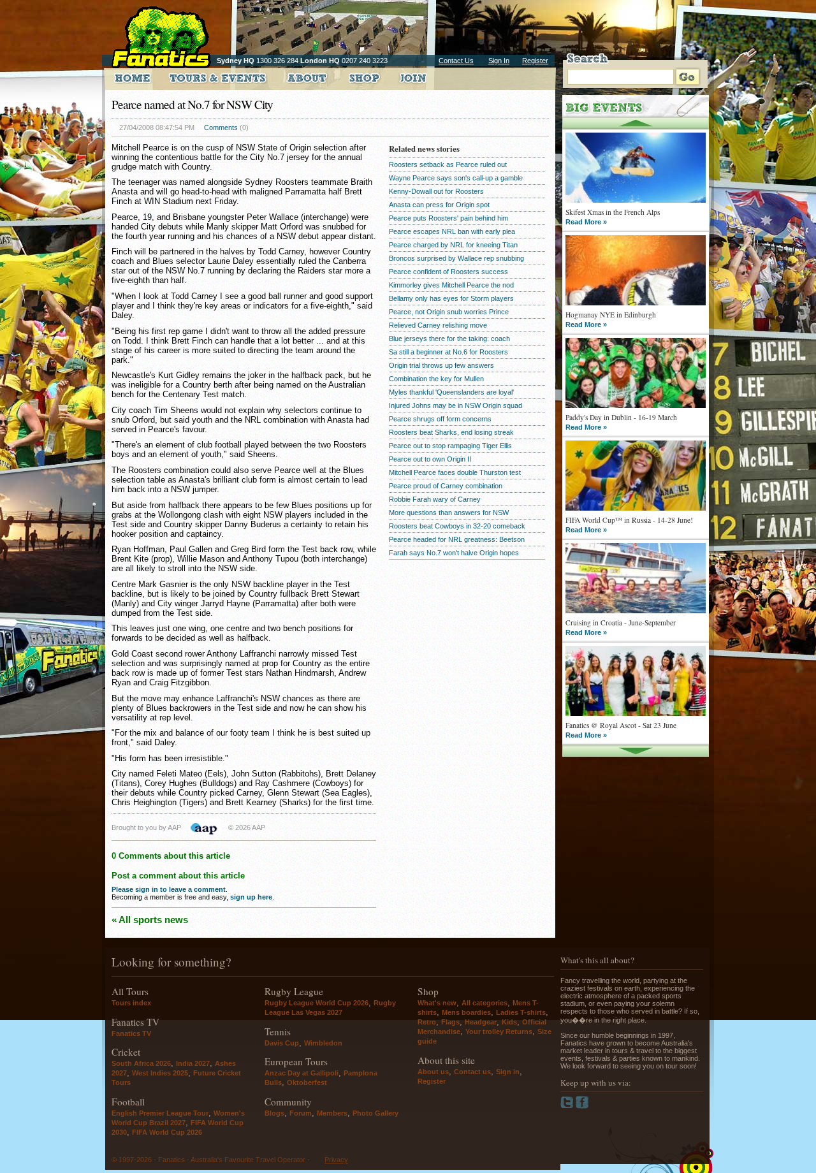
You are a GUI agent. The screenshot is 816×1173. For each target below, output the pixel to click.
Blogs (274, 1113)
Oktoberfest (307, 1082)
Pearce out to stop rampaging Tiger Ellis (450, 445)
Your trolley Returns (498, 1031)
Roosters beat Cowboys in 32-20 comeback (457, 526)
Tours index (131, 1003)
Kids (509, 1022)
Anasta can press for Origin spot (439, 204)
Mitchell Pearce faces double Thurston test (455, 472)
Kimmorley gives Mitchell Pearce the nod (451, 285)
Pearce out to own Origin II (430, 459)
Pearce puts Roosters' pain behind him (448, 218)
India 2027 (193, 1063)
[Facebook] (582, 1106)
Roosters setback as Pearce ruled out (448, 164)
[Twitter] (568, 1106)
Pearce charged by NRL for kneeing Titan (453, 245)
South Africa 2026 (141, 1063)
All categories (484, 1003)
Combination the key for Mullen (436, 378)
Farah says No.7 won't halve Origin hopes (454, 553)
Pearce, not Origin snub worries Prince (449, 312)
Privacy (336, 1159)
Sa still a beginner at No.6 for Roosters (448, 352)
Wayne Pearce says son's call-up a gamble (456, 178)
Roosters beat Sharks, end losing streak (451, 432)
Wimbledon (323, 1043)
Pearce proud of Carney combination (445, 486)
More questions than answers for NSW (449, 512)
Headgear (481, 1022)
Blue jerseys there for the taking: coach (449, 338)
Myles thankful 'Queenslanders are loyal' (451, 392)
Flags (450, 1022)
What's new (437, 1003)
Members (332, 1113)
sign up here (251, 897)
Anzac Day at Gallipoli (302, 1073)
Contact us (472, 1071)
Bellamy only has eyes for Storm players (451, 298)
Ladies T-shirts (521, 1012)
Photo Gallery (375, 1113)
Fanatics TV (131, 1033)
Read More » (586, 222)
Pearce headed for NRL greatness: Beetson (457, 539)
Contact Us (456, 60)
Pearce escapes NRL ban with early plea (452, 231)
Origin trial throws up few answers (441, 365)
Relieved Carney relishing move (438, 325)
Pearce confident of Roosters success (448, 271)
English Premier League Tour (160, 1113)
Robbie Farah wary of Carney (435, 499)
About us (433, 1071)
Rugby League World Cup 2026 (316, 1003)
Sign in (508, 1071)
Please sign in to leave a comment (169, 889)
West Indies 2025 (160, 1073)
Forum (300, 1113)
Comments (221, 127)
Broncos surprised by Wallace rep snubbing (456, 258)
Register (535, 60)
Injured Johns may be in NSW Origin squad (455, 405)
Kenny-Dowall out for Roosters (436, 191)
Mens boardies (466, 1012)
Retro (427, 1022)
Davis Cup (282, 1043)
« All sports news (150, 919)
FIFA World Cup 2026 (167, 1132)
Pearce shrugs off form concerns (440, 419)
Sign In (498, 60)
